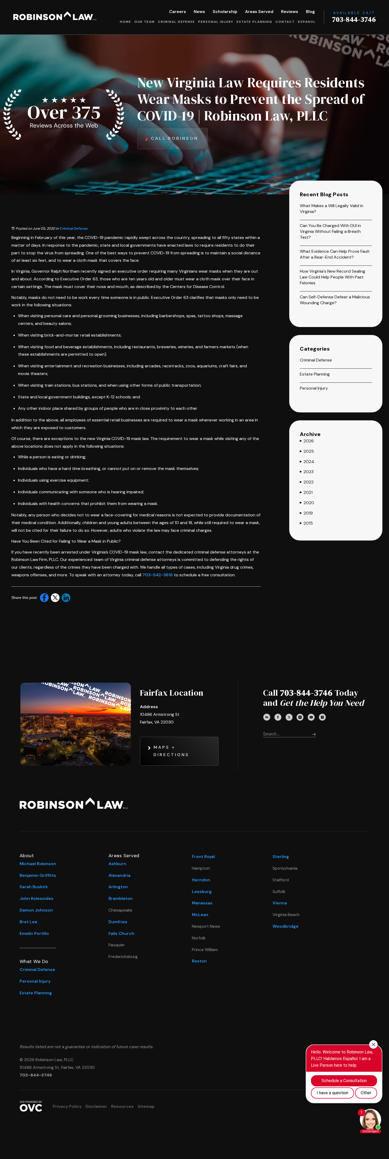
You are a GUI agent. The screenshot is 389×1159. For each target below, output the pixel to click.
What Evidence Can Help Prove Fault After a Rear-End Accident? (335, 254)
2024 (307, 461)
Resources (122, 1106)
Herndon (201, 880)
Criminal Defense (176, 22)
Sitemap (146, 1106)
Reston (199, 961)
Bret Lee (28, 922)
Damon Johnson (36, 910)
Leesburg (202, 891)
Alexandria (119, 875)
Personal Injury (215, 22)
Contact (285, 22)
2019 (306, 513)
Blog (310, 11)
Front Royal (203, 856)
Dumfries (117, 922)
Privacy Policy (67, 1106)
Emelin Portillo (34, 933)
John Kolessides (36, 898)
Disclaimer (96, 1106)
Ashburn (117, 863)
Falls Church (121, 933)
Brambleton (120, 898)
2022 (307, 482)
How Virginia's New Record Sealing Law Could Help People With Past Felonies (332, 277)
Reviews (289, 11)
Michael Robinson (38, 863)
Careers (177, 11)
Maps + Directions (171, 751)
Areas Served (259, 11)
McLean (200, 914)
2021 (306, 492)
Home (125, 22)
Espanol (307, 22)
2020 (307, 503)
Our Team (144, 22)
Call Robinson (174, 138)
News (199, 11)
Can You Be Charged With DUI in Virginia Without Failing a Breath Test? (330, 231)
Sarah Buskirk (34, 887)
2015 (306, 523)
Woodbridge (285, 926)
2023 (307, 471)
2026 (307, 441)
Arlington (118, 887)
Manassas (202, 903)
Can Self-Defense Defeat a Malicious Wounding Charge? (335, 300)
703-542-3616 (157, 575)
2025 (307, 451)
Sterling (281, 856)
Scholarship (225, 11)
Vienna (280, 903)
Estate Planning (254, 22)
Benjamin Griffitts (38, 875)
